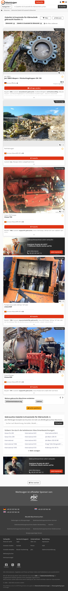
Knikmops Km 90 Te (51, 448)
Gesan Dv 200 (9, 433)
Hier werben (34, 483)
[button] (66, 2)
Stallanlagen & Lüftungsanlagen (20, 520)
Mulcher (50, 524)
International (9, 440)
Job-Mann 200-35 (50, 437)
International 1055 (11, 448)
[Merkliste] (60, 2)
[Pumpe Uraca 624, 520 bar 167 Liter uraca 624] (34, 280)
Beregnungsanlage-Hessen (34, 533)
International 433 (30, 437)
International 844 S (51, 433)
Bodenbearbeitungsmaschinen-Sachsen (45, 520)
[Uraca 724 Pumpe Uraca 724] (34, 190)
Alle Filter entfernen (51, 23)
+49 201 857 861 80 (13, 509)
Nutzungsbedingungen (58, 585)
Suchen (63, 7)
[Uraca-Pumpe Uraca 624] (34, 350)
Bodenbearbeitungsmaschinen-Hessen (18, 529)
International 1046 (11, 444)
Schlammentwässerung (14, 401)
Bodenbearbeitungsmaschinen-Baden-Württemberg (30, 524)
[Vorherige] (4, 51)
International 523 (30, 444)
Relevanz (58, 18)
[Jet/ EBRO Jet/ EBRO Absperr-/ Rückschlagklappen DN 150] (34, 51)
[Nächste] (63, 51)
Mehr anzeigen (34, 451)
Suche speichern (34, 408)
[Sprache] (63, 2)
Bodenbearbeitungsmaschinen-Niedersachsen (47, 529)
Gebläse (39, 401)
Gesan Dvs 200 (9, 437)
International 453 (30, 440)
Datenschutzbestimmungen (42, 585)
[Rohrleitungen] (34, 123)
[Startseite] (1, 10)
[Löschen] (14, 23)
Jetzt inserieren (56, 252)
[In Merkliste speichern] (62, 76)
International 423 (30, 433)
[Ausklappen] (34, 97)
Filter (46, 18)
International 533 (30, 448)
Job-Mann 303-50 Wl (51, 440)
